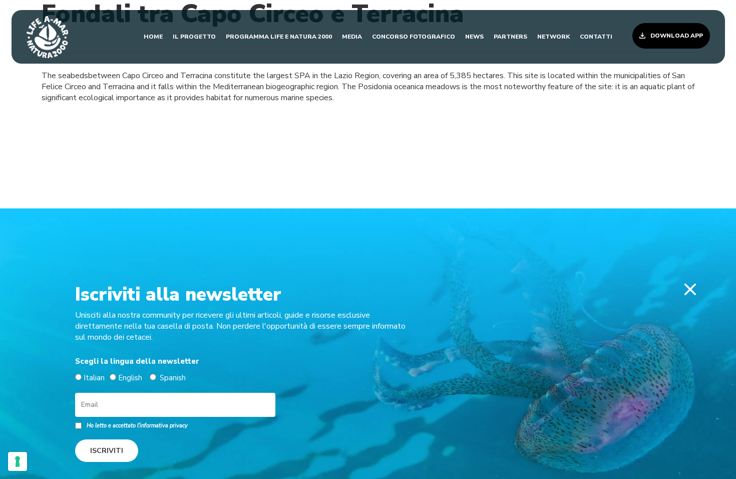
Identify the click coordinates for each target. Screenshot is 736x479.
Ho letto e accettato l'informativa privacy (137, 425)
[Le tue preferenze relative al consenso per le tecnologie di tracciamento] (17, 461)
